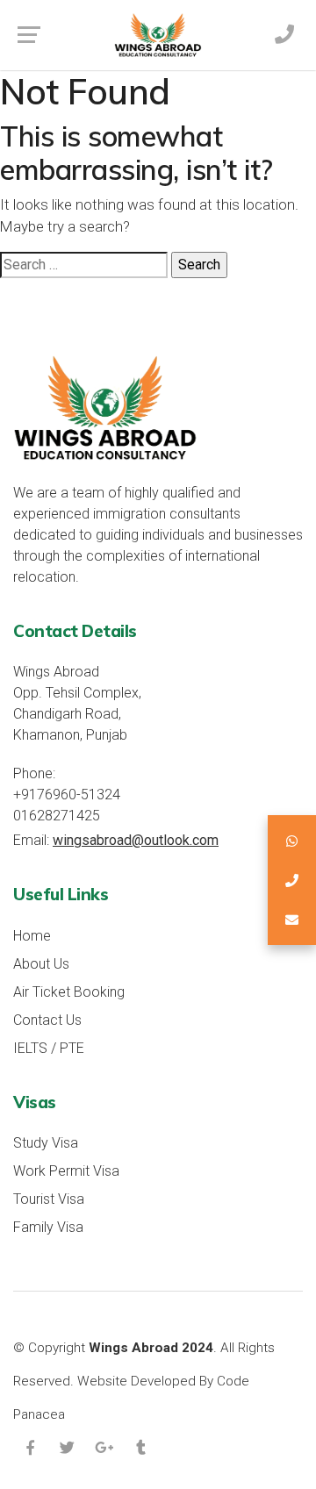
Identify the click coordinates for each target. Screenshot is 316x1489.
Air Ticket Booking (69, 992)
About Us (41, 964)
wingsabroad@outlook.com (136, 840)
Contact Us (47, 1020)
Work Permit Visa (66, 1171)
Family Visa (48, 1227)
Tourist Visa (48, 1199)
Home (32, 935)
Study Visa (45, 1143)
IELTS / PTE (48, 1048)
